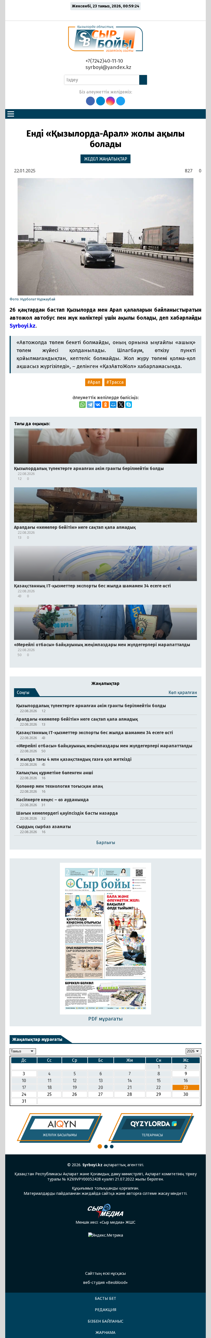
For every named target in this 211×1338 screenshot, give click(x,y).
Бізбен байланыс (105, 1321)
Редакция (105, 1309)
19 (75, 1087)
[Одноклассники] (105, 404)
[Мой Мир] (113, 404)
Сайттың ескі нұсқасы (105, 1273)
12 (75, 1080)
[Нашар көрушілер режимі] (107, 14)
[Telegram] (90, 404)
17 (24, 1087)
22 (158, 1087)
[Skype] (128, 404)
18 (49, 1087)
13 (101, 1080)
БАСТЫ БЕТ (105, 1298)
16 (186, 1080)
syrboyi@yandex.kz (107, 67)
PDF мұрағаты (105, 1019)
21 (129, 1087)
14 (129, 1080)
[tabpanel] (60, 1128)
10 (24, 1080)
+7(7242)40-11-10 (103, 61)
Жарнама (105, 1332)
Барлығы (105, 842)
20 (100, 1087)
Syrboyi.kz (22, 326)
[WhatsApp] (82, 404)
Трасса (116, 382)
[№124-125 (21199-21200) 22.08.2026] (105, 939)
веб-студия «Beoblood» (105, 1282)
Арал (95, 382)
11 (49, 1080)
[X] (121, 404)
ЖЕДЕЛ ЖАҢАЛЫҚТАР (105, 159)
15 (159, 1080)
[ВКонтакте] (98, 404)
